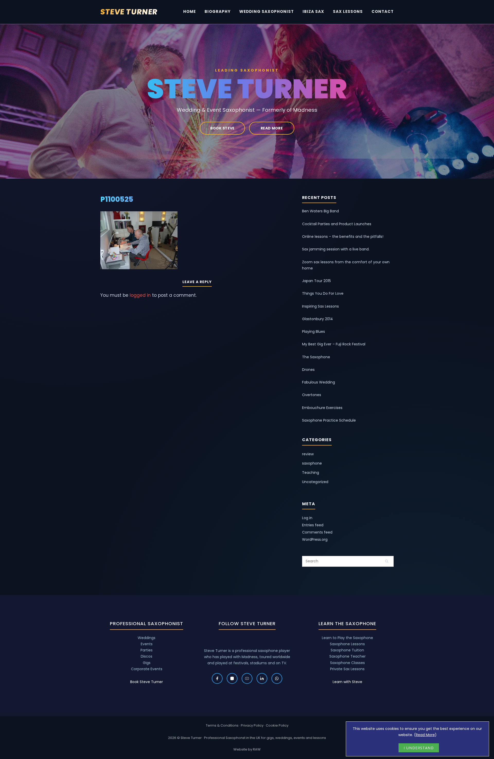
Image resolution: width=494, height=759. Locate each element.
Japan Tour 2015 (316, 280)
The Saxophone (316, 357)
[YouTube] (247, 678)
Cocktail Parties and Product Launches (336, 223)
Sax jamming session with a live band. (335, 249)
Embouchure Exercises (322, 407)
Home (189, 11)
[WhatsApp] (276, 678)
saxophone (312, 463)
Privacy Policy (252, 725)
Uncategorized (315, 481)
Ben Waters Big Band (320, 211)
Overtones (311, 394)
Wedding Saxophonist (266, 11)
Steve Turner (129, 12)
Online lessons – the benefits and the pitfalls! (342, 236)
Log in (307, 517)
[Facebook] (217, 678)
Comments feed (317, 532)
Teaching (310, 472)
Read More (425, 734)
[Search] (387, 561)
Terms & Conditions (222, 725)
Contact (383, 11)
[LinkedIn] (262, 678)
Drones (308, 369)
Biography (218, 11)
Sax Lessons (348, 11)
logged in (140, 295)
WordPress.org (315, 539)
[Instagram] (232, 678)
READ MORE (272, 128)
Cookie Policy (277, 725)
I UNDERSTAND (419, 747)
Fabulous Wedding (318, 382)
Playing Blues (313, 331)
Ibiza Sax (313, 11)
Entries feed (312, 525)
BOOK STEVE (222, 128)
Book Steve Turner (146, 681)
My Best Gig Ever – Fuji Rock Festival (333, 344)
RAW (257, 749)
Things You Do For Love (322, 293)
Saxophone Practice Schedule (329, 420)
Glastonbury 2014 (317, 318)
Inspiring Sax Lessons (320, 306)
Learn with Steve (347, 681)
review (308, 454)
